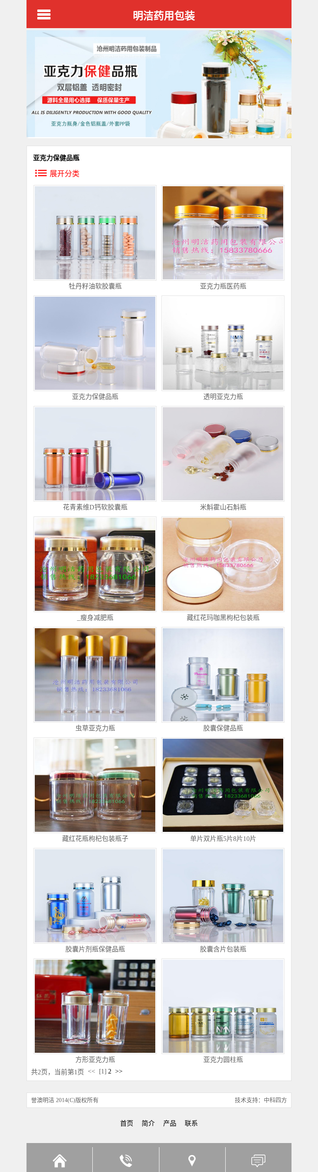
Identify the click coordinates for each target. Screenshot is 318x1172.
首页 (126, 1123)
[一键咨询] (125, 1159)
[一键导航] (192, 1159)
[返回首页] (59, 1159)
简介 (148, 1123)
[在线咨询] (258, 1159)
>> (119, 1071)
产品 (169, 1123)
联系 (191, 1123)
